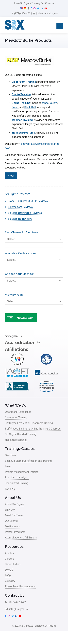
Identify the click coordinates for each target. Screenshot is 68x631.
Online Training (21, 103)
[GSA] (46, 378)
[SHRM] (46, 391)
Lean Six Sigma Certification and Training (28, 460)
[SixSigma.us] (14, 24)
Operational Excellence (18, 411)
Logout (54, 13)
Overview (10, 455)
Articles (9, 553)
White (45, 103)
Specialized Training (16, 483)
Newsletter (25, 317)
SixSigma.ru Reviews (20, 218)
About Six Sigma (14, 504)
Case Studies (12, 564)
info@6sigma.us (18, 609)
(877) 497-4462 (22, 13)
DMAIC (9, 569)
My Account (44, 13)
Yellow (53, 103)
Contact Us (14, 595)
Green (15, 107)
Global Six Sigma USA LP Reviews (28, 201)
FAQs (8, 575)
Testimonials (12, 526)
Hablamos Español (16, 439)
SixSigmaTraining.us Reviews (25, 212)
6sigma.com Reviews (20, 207)
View (11, 175)
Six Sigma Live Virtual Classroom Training (29, 423)
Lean (8, 466)
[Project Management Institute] (17, 364)
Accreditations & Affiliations (21, 537)
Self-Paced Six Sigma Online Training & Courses (33, 428)
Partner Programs (15, 532)
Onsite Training (21, 94)
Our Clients (11, 520)
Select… (11, 239)
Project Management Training (21, 471)
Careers (9, 558)
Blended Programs (23, 132)
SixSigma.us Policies (45, 625)
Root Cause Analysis (17, 477)
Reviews (10, 488)
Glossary (10, 580)
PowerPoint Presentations (20, 586)
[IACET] (17, 378)
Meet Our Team (14, 515)
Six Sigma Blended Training (20, 434)
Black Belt (30, 107)
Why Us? (10, 509)
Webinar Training (22, 120)
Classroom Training (24, 81)
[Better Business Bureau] (17, 391)
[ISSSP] (46, 364)
